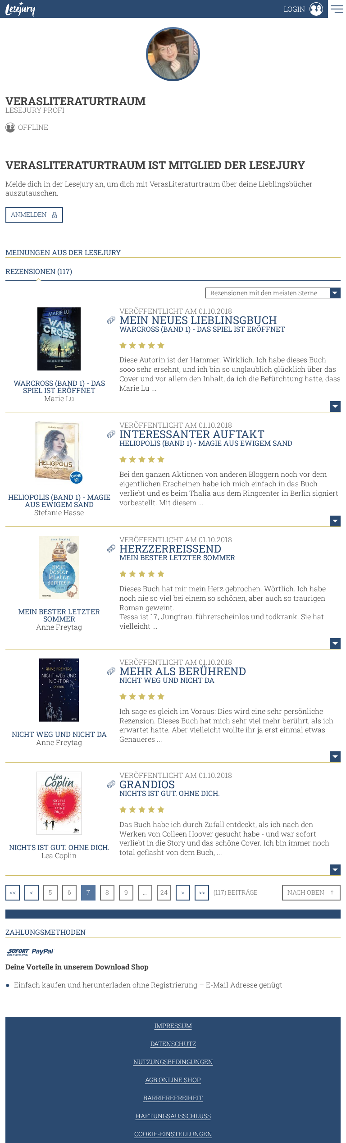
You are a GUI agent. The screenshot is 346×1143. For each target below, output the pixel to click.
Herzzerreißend (170, 548)
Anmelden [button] (29, 214)
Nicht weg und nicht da (59, 734)
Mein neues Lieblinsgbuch (198, 320)
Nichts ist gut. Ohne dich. (59, 847)
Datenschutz (173, 1043)
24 (164, 892)
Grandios (147, 784)
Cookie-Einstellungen (173, 1133)
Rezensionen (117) (38, 271)
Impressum (173, 1025)
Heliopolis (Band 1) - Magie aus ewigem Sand (59, 500)
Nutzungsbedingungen (173, 1061)
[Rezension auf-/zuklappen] (335, 406)
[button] (303, 9)
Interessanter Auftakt (191, 434)
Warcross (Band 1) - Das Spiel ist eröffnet (59, 386)
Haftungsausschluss (173, 1115)
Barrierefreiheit (173, 1097)
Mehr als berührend (182, 671)
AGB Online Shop (173, 1079)
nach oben (305, 892)
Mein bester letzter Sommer (59, 615)
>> (202, 892)
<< (12, 892)
